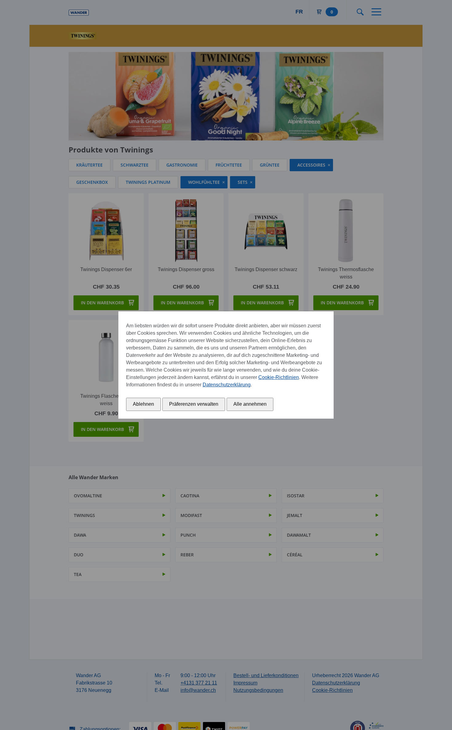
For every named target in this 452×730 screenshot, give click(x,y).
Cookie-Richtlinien (278, 377)
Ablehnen (143, 404)
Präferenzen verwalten (193, 404)
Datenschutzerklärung (227, 384)
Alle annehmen (250, 404)
